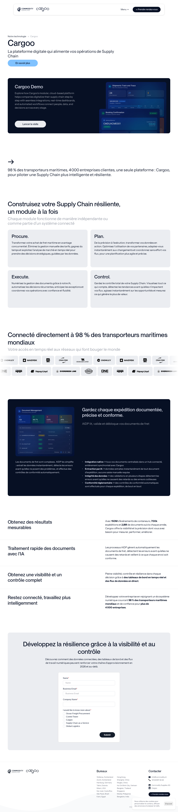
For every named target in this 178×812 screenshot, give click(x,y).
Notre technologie (17, 36)
